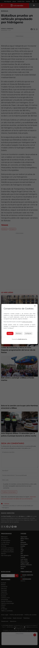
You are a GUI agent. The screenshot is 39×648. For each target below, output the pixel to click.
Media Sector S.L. (22, 339)
